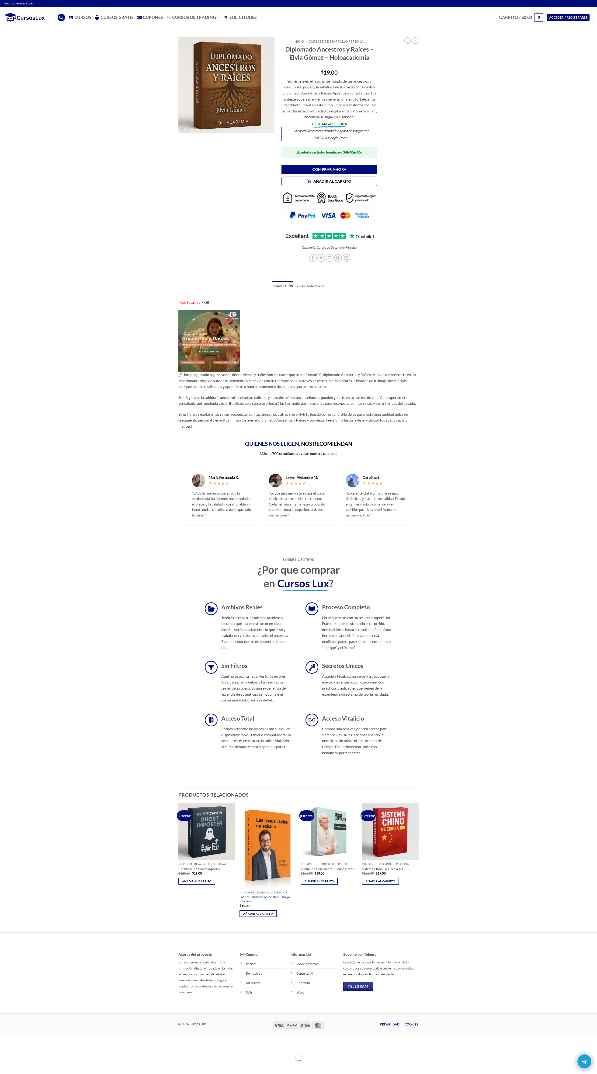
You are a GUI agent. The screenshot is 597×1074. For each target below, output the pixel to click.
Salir (249, 992)
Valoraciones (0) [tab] (310, 286)
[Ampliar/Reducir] (4, 1046)
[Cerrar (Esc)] (44, 1046)
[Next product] (407, 40)
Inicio (299, 41)
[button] (61, 17)
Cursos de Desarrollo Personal (337, 41)
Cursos (82, 17)
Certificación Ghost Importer (199, 869)
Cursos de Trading (194, 17)
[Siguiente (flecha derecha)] (18, 1066)
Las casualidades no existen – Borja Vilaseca (264, 899)
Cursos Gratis (117, 17)
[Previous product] (415, 40)
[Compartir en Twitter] (321, 258)
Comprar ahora (329, 169)
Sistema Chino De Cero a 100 (383, 869)
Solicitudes (243, 17)
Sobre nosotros (307, 964)
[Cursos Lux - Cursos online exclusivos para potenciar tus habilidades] (26, 17)
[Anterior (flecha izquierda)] (4, 1066)
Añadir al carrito (332, 181)
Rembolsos (254, 973)
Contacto (303, 983)
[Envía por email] (329, 258)
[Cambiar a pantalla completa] (18, 1046)
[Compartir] (31, 1046)
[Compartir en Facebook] (313, 258)
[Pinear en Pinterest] (338, 258)
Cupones (153, 17)
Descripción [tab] (282, 286)
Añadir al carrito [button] (197, 881)
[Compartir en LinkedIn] (346, 258)
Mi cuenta (253, 983)
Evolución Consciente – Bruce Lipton (327, 869)
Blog (300, 992)
